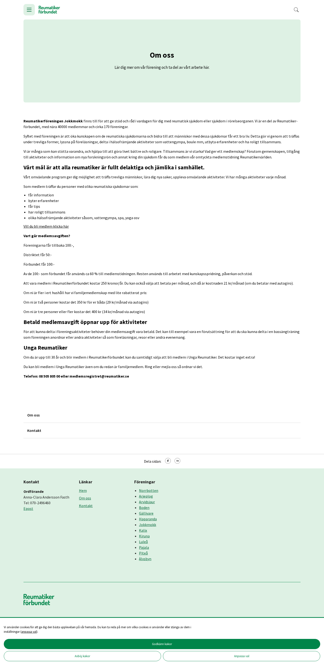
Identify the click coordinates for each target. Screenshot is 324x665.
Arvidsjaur (147, 501)
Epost (28, 508)
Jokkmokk (147, 524)
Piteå (143, 553)
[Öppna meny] (29, 9)
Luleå (143, 541)
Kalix (143, 530)
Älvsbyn (145, 558)
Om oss (85, 498)
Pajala (144, 547)
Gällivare (146, 513)
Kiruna (144, 536)
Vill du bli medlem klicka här (46, 226)
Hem (83, 490)
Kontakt (86, 505)
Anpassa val (241, 656)
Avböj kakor (82, 656)
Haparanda (148, 519)
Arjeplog (146, 496)
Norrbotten (148, 490)
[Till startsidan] (49, 10)
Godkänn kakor (162, 644)
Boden (144, 507)
